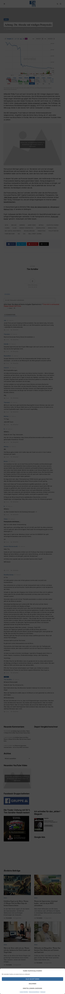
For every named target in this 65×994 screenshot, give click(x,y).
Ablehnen (32, 983)
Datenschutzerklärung (34, 991)
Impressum (42, 991)
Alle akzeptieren (32, 979)
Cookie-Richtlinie (24, 991)
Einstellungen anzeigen (32, 988)
